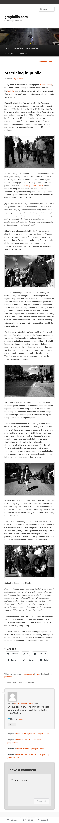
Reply (12, 724)
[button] (29, 152)
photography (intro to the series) (26, 48)
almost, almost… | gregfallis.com (30, 748)
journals (10, 90)
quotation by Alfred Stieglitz (31, 185)
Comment (41, 801)
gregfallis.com (16, 16)
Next (52, 61)
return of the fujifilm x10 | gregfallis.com (32, 733)
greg (38, 674)
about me (23, 53)
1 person (20, 719)
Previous (42, 61)
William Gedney (45, 84)
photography (29, 674)
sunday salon (10, 53)
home (7, 48)
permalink (8, 676)
